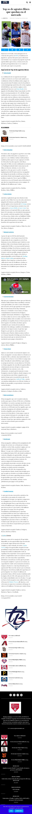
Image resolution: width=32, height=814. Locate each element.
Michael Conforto (9, 232)
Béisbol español (16, 776)
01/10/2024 (16, 791)
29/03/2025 (11, 139)
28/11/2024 (16, 782)
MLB (16, 55)
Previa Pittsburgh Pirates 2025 (16, 671)
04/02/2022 (12, 18)
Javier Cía (5, 18)
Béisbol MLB (16, 766)
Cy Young (23, 204)
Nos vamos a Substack (14, 635)
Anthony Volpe (20, 379)
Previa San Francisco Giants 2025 (18, 137)
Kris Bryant (7, 439)
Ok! (11, 811)
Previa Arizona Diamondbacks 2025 (18, 641)
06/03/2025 (16, 771)
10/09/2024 (16, 802)
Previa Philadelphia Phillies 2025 (17, 659)
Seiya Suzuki (7, 73)
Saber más (19, 811)
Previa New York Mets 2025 (16, 677)
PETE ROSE (16, 789)
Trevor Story (7, 349)
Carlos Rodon (7, 194)
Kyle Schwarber (8, 150)
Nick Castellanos (8, 395)
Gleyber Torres (13, 582)
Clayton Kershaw (8, 296)
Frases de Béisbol (16, 787)
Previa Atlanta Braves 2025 (16, 683)
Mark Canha (9, 258)
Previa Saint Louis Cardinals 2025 (17, 665)
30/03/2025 (11, 132)
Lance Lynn (22, 208)
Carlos (4, 535)
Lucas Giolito (14, 208)
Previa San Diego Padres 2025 (17, 131)
